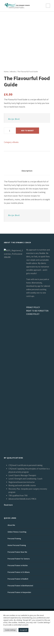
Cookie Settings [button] (10, 630)
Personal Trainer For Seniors (19, 559)
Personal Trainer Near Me (17, 552)
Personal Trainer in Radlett (18, 579)
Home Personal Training (17, 545)
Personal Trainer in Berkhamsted (20, 585)
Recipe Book (14, 118)
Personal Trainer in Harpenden (19, 592)
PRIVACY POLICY (33, 307)
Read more (8, 505)
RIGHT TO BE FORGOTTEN (37, 311)
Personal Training (14, 538)
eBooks (13, 71)
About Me (11, 525)
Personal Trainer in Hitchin (18, 565)
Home (6, 71)
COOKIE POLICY (32, 314)
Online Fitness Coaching (17, 532)
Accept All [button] (23, 630)
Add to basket (27, 130)
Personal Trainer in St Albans (19, 572)
